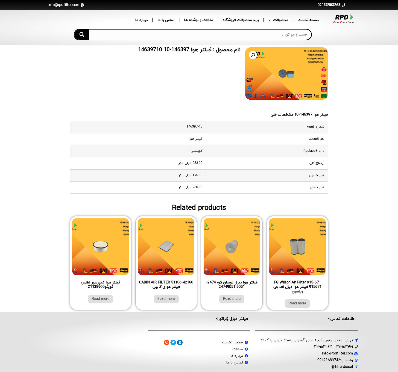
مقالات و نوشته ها (198, 20)
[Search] (81, 35)
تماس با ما (166, 20)
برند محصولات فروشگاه (241, 20)
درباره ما (141, 20)
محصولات (280, 20)
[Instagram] (166, 342)
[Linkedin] (180, 342)
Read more (297, 303)
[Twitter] (173, 342)
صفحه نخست (308, 20)
